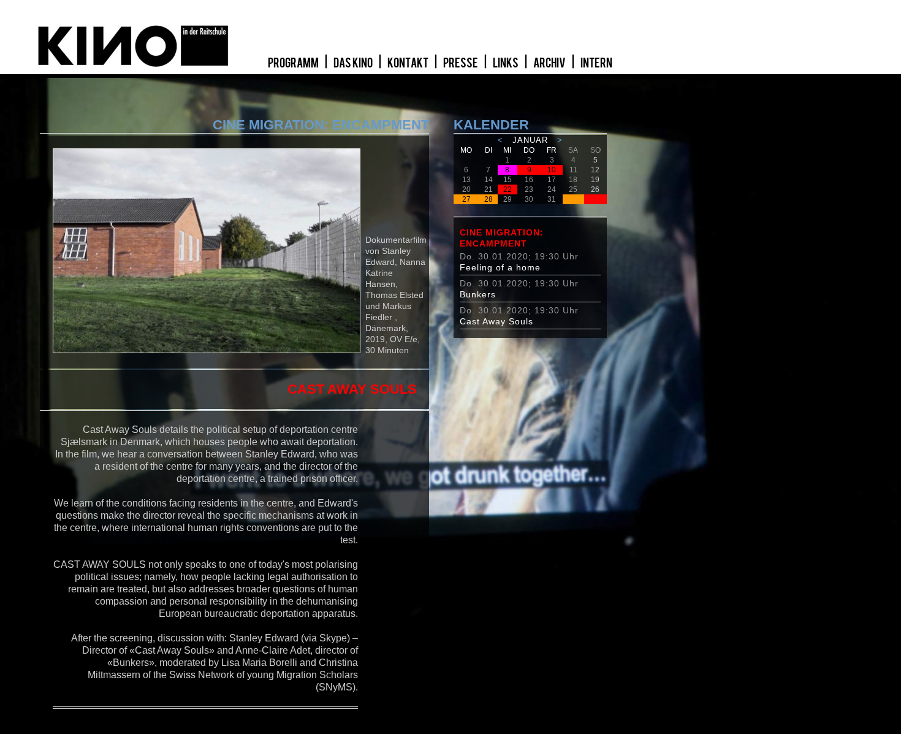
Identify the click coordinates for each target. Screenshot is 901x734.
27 (466, 199)
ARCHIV (550, 63)
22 (507, 189)
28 (488, 199)
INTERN (596, 63)
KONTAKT (408, 63)
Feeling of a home (500, 267)
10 (551, 170)
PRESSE (461, 63)
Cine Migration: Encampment (502, 237)
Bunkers (478, 294)
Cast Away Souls (496, 321)
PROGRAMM (293, 63)
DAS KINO (353, 63)
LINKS (506, 63)
